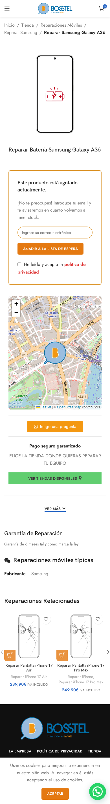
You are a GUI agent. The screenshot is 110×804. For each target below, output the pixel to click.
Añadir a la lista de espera (50, 248)
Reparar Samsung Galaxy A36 (74, 32)
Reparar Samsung (20, 32)
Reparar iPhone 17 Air (29, 676)
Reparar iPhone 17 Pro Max (81, 682)
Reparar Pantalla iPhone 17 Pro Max (81, 668)
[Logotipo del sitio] (55, 8)
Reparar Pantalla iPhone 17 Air (29, 668)
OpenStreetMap (69, 406)
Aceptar (55, 793)
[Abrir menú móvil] (7, 8)
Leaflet (45, 406)
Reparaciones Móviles (61, 25)
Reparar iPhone (80, 676)
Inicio (9, 25)
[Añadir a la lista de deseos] (46, 619)
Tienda (27, 25)
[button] (55, 353)
